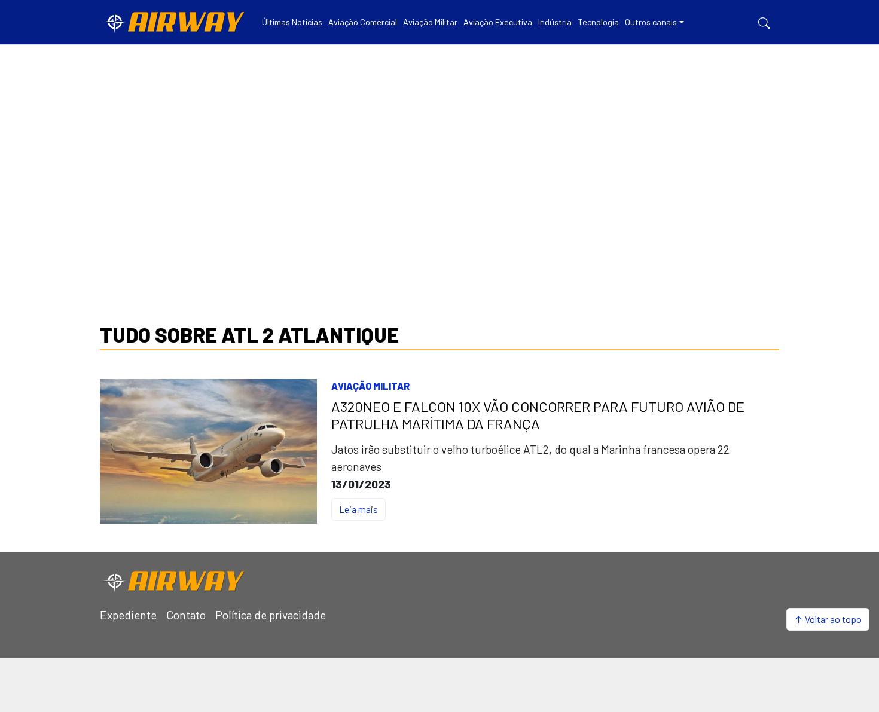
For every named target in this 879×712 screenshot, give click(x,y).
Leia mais (358, 509)
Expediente (128, 615)
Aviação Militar (370, 386)
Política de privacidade (270, 615)
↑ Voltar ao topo (828, 619)
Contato (186, 615)
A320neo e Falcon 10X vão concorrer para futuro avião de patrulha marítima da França (537, 415)
